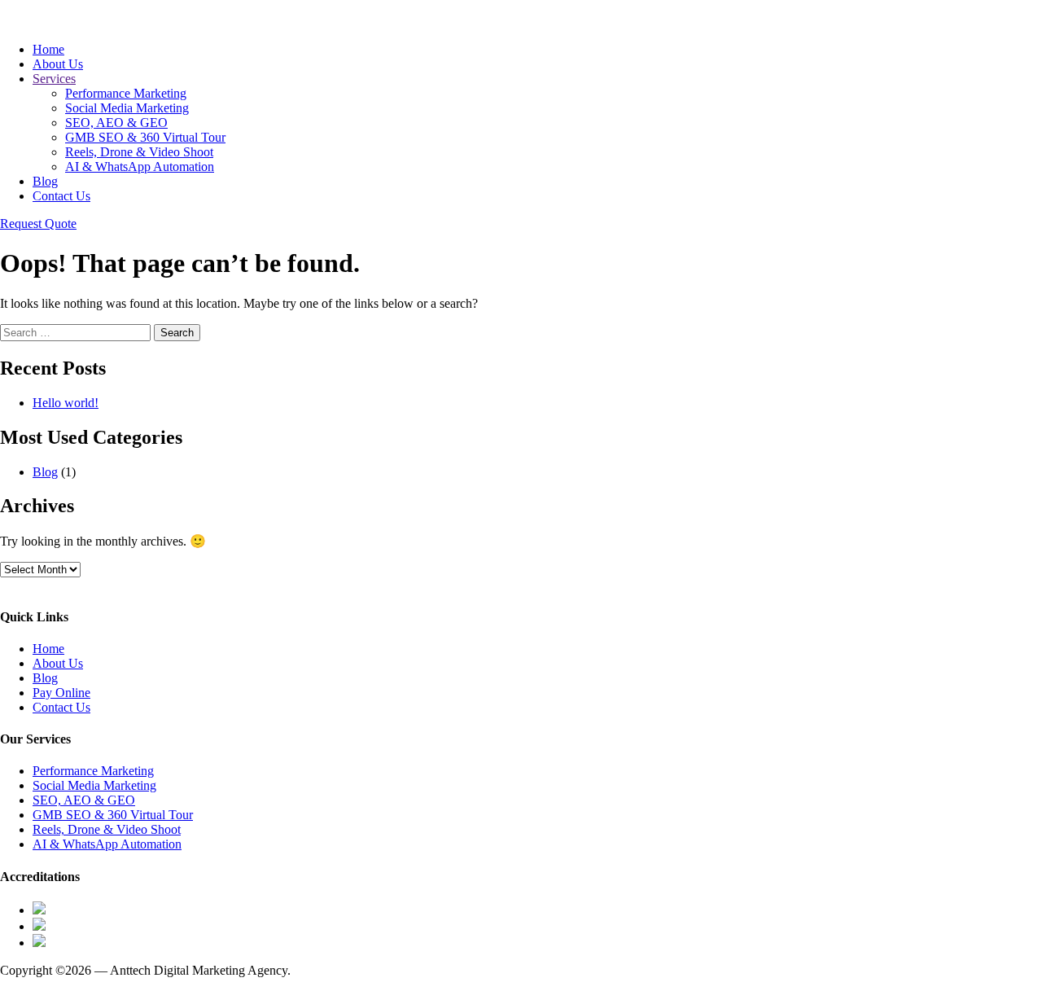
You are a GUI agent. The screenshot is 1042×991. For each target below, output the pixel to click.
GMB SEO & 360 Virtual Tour (145, 137)
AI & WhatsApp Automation (139, 166)
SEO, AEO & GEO (116, 122)
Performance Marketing (125, 93)
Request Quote (38, 223)
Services (54, 79)
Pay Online (61, 692)
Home (48, 49)
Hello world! (66, 403)
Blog (45, 181)
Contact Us (61, 196)
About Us (58, 64)
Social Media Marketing (127, 108)
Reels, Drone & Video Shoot (139, 152)
